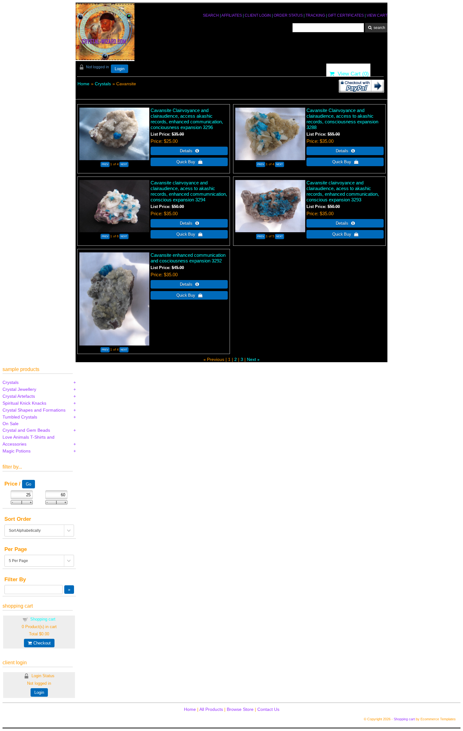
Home (83, 83)
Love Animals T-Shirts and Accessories (28, 441)
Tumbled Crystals (20, 416)
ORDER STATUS (288, 15)
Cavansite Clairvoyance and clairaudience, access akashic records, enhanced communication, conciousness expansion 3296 (187, 119)
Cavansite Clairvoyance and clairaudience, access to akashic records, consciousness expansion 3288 (342, 119)
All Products (211, 709)
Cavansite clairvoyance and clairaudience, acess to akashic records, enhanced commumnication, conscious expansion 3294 (189, 191)
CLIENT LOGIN (258, 15)
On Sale (11, 423)
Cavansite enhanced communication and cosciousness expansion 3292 (188, 257)
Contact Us (268, 709)
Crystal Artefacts (19, 396)
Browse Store (240, 709)
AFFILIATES (231, 15)
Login (119, 69)
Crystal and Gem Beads (26, 430)
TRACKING (315, 15)
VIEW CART (377, 15)
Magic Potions (17, 450)
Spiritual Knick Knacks (24, 403)
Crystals (103, 83)
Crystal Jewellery (19, 389)
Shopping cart (42, 619)
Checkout (41, 643)
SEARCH (211, 15)
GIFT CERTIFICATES (346, 15)
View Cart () (351, 74)
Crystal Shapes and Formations (34, 410)
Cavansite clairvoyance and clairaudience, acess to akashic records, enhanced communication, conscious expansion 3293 (342, 191)
